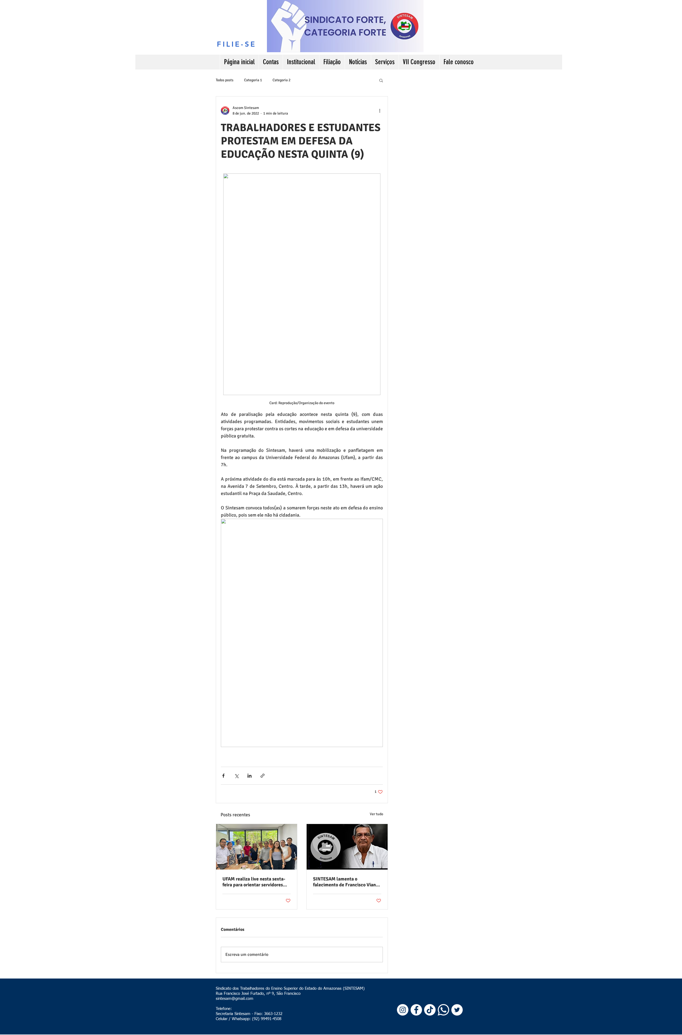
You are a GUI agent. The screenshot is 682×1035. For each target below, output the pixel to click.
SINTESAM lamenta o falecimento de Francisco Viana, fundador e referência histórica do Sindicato (346, 882)
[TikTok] (430, 1010)
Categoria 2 (281, 80)
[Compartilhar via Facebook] (223, 775)
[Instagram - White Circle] (402, 1010)
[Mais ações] (379, 110)
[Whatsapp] (443, 1010)
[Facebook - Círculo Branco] (416, 1010)
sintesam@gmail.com (234, 999)
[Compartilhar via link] (262, 775)
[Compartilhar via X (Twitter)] (236, 775)
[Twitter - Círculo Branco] (457, 1010)
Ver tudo (376, 814)
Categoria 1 (253, 80)
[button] (381, 80)
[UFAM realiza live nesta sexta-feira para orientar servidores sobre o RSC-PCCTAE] (256, 847)
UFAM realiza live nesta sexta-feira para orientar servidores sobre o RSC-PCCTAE (253, 882)
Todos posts (224, 80)
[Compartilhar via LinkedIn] (249, 775)
